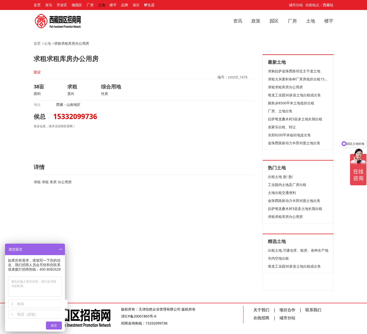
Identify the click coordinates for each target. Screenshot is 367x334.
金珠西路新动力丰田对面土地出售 (294, 143)
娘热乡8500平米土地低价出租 (291, 103)
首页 (37, 4)
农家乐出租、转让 (282, 127)
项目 (136, 4)
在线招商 (261, 318)
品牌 (124, 4)
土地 (101, 4)
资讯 (48, 4)
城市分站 (296, 4)
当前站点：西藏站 (319, 4)
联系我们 (313, 310)
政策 (255, 21)
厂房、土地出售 (280, 111)
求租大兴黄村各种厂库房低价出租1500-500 (298, 79)
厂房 (90, 4)
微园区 (77, 4)
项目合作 (287, 310)
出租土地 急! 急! (280, 176)
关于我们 (261, 310)
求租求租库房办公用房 (71, 43)
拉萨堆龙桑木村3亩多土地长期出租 (295, 119)
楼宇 (113, 4)
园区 (274, 21)
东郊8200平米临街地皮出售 (289, 135)
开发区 (62, 4)
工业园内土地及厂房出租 (287, 184)
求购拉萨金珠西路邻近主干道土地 (294, 71)
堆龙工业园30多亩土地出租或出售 (294, 95)
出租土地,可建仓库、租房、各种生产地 (298, 250)
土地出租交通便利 (282, 192)
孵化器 (149, 4)
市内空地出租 (278, 258)
